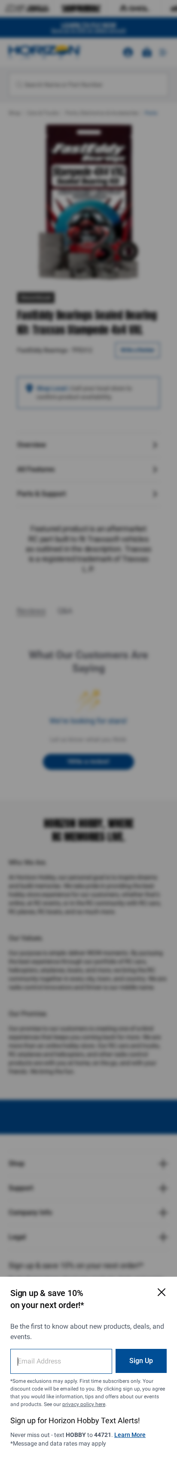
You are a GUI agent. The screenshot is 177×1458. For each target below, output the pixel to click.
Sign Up (141, 1361)
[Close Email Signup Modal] (161, 1292)
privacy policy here (83, 1404)
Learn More (130, 1434)
